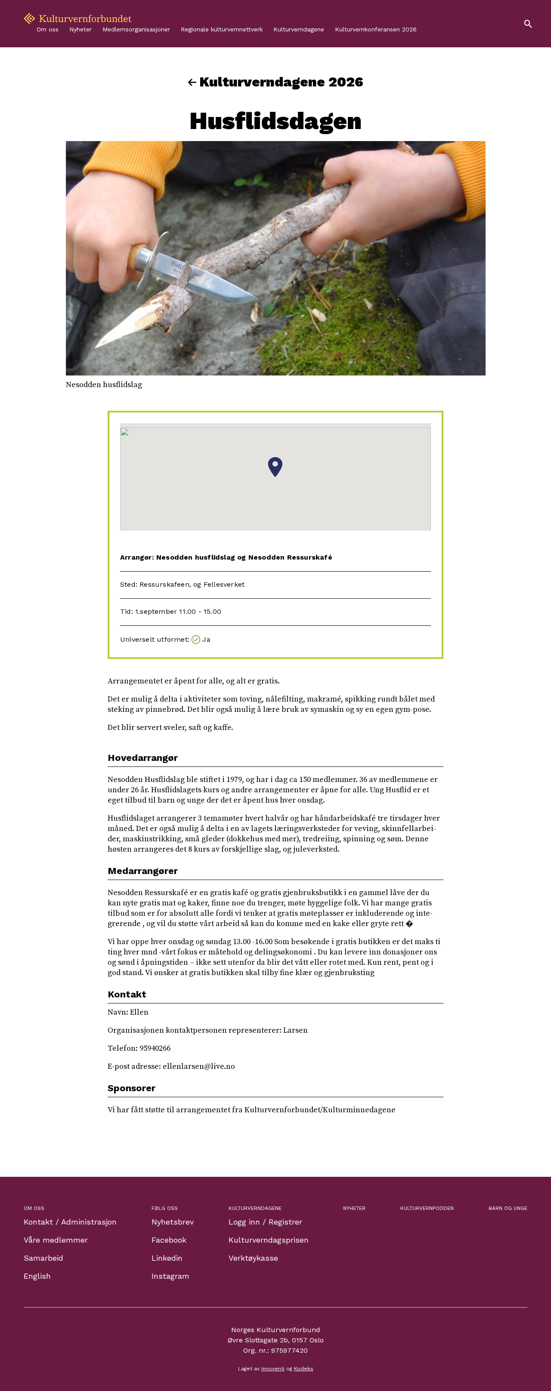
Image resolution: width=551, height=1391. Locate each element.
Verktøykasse (253, 1257)
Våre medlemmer (56, 1239)
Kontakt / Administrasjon (70, 1221)
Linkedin (167, 1257)
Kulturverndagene (298, 29)
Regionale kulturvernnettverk (222, 29)
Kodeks (303, 1369)
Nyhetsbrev (173, 1221)
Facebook (169, 1239)
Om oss (48, 29)
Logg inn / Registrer (265, 1221)
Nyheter (80, 29)
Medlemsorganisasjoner (136, 29)
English (37, 1275)
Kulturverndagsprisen (269, 1239)
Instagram (170, 1275)
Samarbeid (43, 1257)
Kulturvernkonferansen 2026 (376, 29)
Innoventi (273, 1369)
